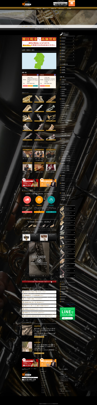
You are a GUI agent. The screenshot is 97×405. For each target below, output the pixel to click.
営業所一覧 (53, 8)
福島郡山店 (64, 95)
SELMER (63, 284)
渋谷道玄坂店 (64, 124)
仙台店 (63, 91)
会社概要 (69, 8)
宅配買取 (63, 72)
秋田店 (63, 93)
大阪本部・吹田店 (65, 168)
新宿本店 (63, 116)
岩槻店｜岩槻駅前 (65, 105)
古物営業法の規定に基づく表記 (60, 2)
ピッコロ (43, 389)
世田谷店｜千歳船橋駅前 (67, 120)
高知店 (63, 189)
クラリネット (44, 380)
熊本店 (63, 197)
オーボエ (43, 385)
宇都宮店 (63, 103)
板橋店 (63, 131)
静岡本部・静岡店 (65, 151)
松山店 (63, 187)
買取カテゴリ (45, 8)
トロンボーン (44, 382)
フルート (43, 375)
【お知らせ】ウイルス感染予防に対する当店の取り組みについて (48, 28)
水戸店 (63, 101)
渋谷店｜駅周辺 (65, 122)
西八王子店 (64, 133)
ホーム (29, 8)
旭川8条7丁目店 (65, 84)
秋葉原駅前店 (64, 114)
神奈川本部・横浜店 (66, 135)
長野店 (63, 147)
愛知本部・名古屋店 (66, 158)
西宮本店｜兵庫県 (65, 170)
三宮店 (63, 172)
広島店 (63, 180)
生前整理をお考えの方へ (64, 380)
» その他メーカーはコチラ (70, 304)
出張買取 (63, 67)
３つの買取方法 (37, 8)
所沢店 (63, 109)
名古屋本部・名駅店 (66, 156)
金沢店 (63, 143)
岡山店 (63, 177)
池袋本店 (63, 127)
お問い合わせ (61, 8)
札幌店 (63, 82)
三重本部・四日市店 (66, 160)
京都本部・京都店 (65, 166)
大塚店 (63, 129)
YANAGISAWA (64, 286)
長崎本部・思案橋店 (66, 195)
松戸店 (63, 112)
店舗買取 (63, 69)
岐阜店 (63, 149)
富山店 (63, 141)
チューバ (43, 387)
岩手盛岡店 (64, 89)
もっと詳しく (27, 211)
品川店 (63, 118)
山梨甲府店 (64, 145)
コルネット (44, 392)
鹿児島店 (63, 199)
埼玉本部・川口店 (65, 107)
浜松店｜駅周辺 (65, 154)
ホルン (43, 378)
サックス (43, 373)
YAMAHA (63, 289)
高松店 (63, 185)
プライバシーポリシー (64, 386)
